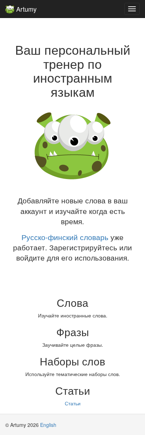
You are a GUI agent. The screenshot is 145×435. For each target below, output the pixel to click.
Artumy (25, 8)
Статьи (73, 403)
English (48, 424)
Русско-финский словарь (64, 237)
